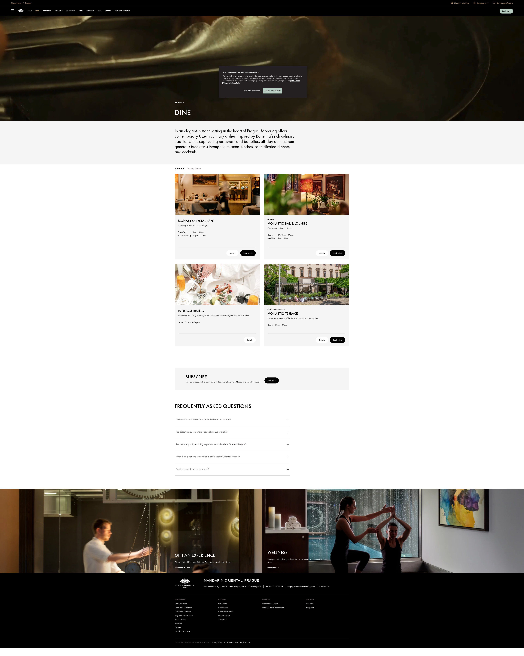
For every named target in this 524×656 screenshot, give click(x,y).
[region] (263, 82)
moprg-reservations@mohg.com (301, 586)
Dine (37, 11)
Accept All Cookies (272, 91)
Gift (100, 11)
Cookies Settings (252, 90)
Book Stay (506, 11)
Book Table (248, 253)
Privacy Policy (235, 83)
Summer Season (122, 11)
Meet (81, 11)
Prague (28, 3)
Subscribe (272, 380)
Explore (58, 11)
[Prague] (20, 11)
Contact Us (324, 586)
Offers (108, 11)
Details (232, 253)
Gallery (90, 11)
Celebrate (70, 11)
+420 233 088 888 (274, 586)
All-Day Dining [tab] (194, 169)
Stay (30, 11)
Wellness (47, 11)
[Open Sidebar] (12, 11)
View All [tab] (179, 169)
